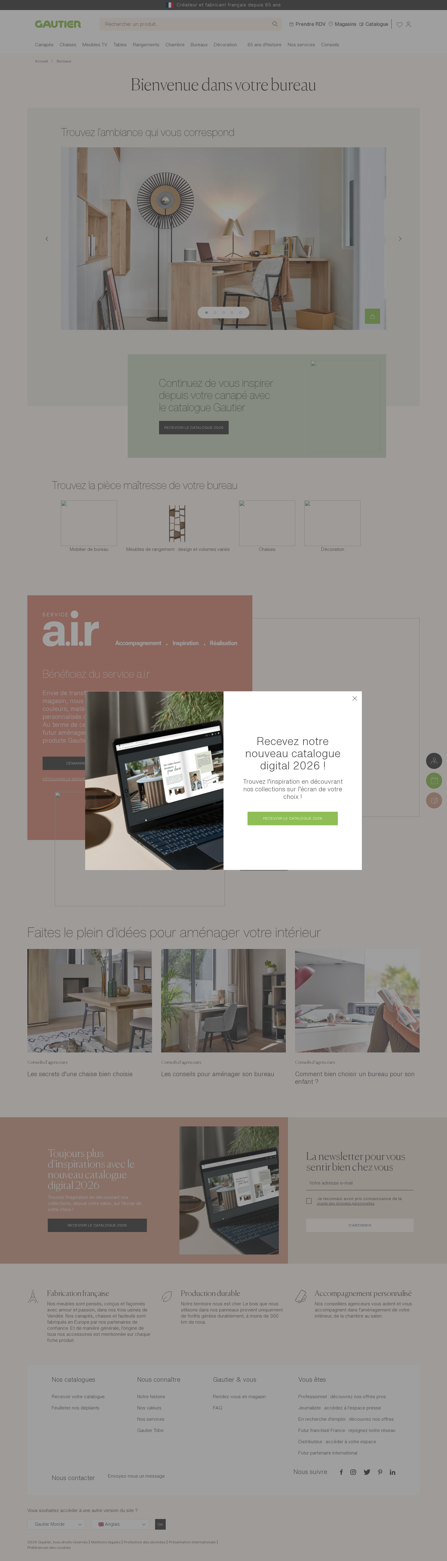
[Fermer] (354, 698)
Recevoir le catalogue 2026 (292, 818)
